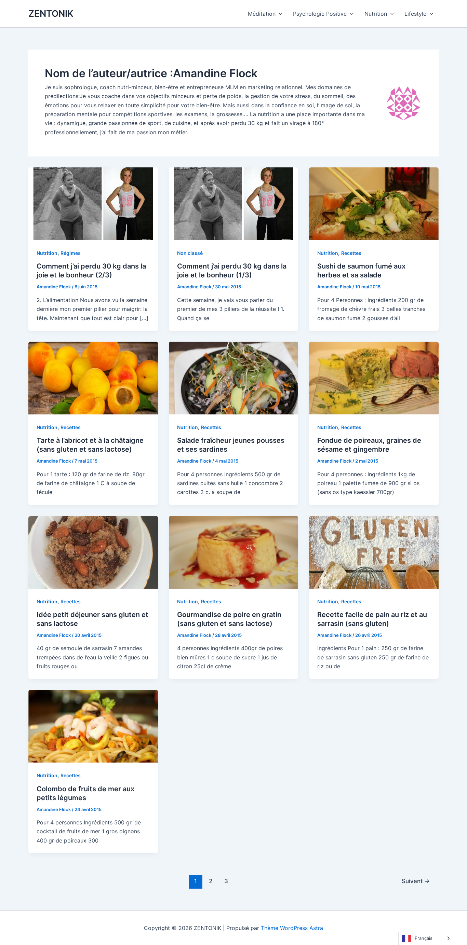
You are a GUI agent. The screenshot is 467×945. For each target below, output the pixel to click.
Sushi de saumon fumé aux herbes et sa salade (361, 270)
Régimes (71, 253)
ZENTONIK (51, 13)
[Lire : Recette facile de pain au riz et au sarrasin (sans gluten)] (374, 551)
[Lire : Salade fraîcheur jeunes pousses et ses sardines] (233, 377)
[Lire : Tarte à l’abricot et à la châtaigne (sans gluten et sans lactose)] (93, 377)
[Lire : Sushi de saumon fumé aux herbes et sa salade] (374, 203)
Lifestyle (415, 13)
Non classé (190, 253)
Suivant (416, 881)
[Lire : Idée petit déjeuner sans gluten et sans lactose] (93, 551)
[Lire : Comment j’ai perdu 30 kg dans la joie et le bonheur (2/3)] (93, 203)
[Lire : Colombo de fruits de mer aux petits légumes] (93, 725)
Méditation (262, 13)
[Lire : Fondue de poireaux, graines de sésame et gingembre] (374, 377)
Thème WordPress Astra (292, 928)
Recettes (351, 253)
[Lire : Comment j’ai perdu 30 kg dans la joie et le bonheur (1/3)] (233, 203)
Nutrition (375, 13)
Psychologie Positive (320, 13)
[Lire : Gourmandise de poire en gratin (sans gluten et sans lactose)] (233, 551)
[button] (279, 13)
